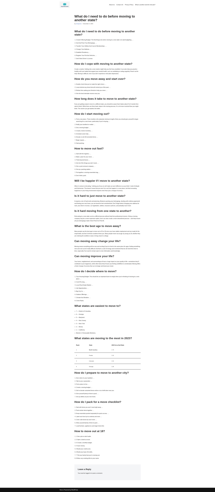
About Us (112, 4)
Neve (61, 490)
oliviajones (79, 23)
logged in (88, 473)
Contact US (119, 4)
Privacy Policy (129, 4)
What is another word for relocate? (145, 4)
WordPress (74, 490)
